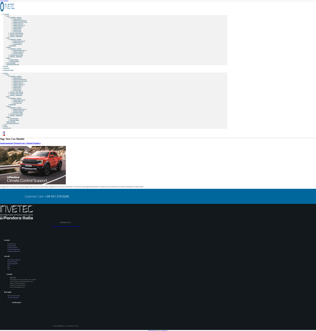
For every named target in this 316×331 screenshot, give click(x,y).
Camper (9, 47)
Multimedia (13, 45)
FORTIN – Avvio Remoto (16, 33)
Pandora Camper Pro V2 (19, 50)
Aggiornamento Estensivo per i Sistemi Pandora (20, 143)
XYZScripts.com (164, 330)
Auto (8, 16)
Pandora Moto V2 (18, 42)
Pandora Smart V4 (18, 24)
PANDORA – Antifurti (15, 17)
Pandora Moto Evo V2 (19, 41)
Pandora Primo (17, 28)
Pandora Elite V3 (17, 19)
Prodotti (6, 14)
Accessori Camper (18, 53)
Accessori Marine (14, 61)
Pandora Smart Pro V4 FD (20, 22)
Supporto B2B (8, 70)
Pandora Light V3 (18, 27)
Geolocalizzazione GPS (13, 64)
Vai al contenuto (4, 0)
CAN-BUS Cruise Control (16, 34)
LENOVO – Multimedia (16, 36)
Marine (8, 58)
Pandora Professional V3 (19, 20)
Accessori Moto (17, 44)
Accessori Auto (17, 31)
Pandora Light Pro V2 (19, 25)
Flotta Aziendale (11, 63)
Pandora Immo (17, 30)
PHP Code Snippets (152, 330)
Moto (8, 38)
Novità (5, 125)
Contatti (5, 126)
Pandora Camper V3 (18, 52)
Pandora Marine (14, 60)
